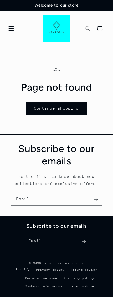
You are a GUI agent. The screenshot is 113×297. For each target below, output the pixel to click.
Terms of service (41, 278)
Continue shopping (56, 108)
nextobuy (53, 263)
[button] (11, 29)
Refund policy (84, 270)
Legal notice (82, 286)
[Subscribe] (96, 199)
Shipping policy (79, 278)
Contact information (44, 286)
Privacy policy (50, 270)
